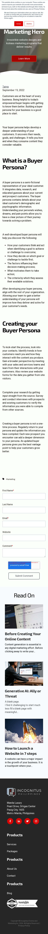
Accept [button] (18, 24)
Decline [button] (29, 24)
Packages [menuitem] (12, 851)
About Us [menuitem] (12, 868)
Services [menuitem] (11, 844)
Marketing (10, 479)
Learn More (24, 58)
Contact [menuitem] (11, 875)
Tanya (5, 86)
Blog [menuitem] (9, 893)
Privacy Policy (24, 926)
